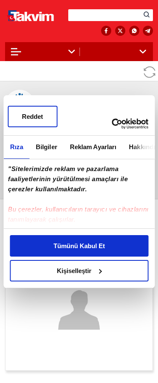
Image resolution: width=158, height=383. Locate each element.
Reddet (32, 116)
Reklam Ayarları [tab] (93, 146)
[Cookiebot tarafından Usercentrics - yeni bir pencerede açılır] (112, 123)
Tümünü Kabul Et (79, 245)
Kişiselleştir (74, 270)
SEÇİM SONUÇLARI (39, 31)
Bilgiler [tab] (46, 146)
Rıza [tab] (16, 146)
